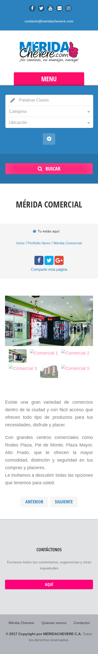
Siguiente (64, 502)
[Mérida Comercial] (17, 356)
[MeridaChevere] (49, 52)
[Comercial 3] (22, 368)
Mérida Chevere (21, 623)
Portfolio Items (39, 243)
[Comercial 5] (75, 368)
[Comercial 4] (49, 371)
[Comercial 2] (75, 353)
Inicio (20, 243)
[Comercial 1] (44, 353)
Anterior (34, 502)
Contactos (82, 623)
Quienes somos (53, 623)
